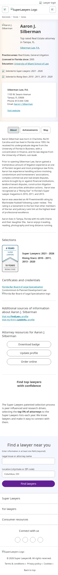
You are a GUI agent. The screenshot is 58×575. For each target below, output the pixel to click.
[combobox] (28, 461)
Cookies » (48, 563)
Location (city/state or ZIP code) (18, 469)
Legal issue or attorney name (17, 456)
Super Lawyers (11, 498)
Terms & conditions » (15, 563)
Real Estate (6, 17)
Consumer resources (15, 519)
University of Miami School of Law (31, 63)
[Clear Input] (51, 461)
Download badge (29, 344)
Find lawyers (28, 483)
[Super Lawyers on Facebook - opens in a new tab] (17, 539)
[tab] (13, 130)
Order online (29, 361)
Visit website (13, 110)
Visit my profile (15, 316)
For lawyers (9, 509)
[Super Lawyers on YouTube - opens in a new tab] (32, 539)
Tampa (23, 17)
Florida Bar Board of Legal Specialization (22, 286)
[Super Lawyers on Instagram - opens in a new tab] (25, 539)
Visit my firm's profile (18, 319)
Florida (15, 17)
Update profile (29, 353)
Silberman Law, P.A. (30, 47)
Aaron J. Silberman (23, 104)
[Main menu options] (5, 9)
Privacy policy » (35, 563)
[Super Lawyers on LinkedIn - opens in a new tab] (40, 539)
